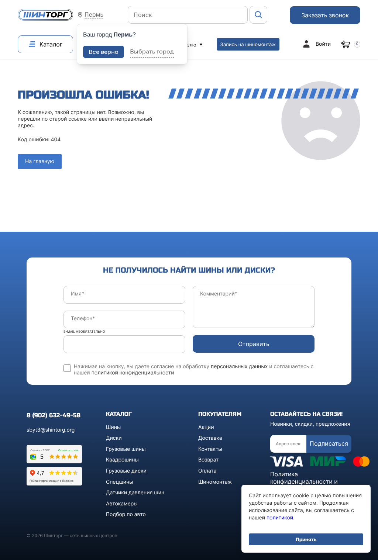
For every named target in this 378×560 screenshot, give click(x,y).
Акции (206, 427)
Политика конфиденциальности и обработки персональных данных (307, 485)
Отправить (253, 344)
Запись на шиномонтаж (248, 45)
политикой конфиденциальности (133, 373)
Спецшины (119, 482)
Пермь (94, 14)
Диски (114, 438)
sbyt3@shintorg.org (51, 430)
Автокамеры (122, 504)
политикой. (281, 518)
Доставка (210, 438)
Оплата (207, 471)
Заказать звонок (325, 15)
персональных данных (239, 366)
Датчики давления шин (135, 493)
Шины (113, 427)
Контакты (210, 449)
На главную (39, 161)
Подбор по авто (126, 514)
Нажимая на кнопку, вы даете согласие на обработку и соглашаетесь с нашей (194, 370)
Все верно (103, 51)
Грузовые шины (125, 449)
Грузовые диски (126, 471)
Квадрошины (122, 460)
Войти (323, 44)
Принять (306, 539)
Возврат (208, 460)
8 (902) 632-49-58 (53, 415)
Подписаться (329, 443)
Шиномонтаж (215, 482)
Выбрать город (152, 51)
